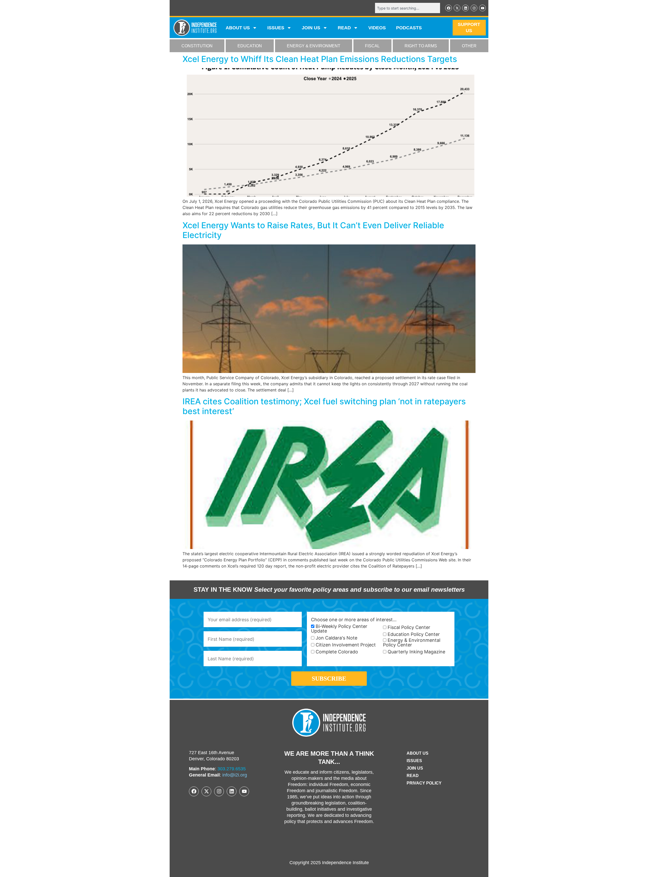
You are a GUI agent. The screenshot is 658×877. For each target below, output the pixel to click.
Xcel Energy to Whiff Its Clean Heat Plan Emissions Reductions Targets (319, 59)
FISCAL (372, 46)
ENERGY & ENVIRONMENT (313, 46)
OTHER (469, 46)
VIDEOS (377, 27)
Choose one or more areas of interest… (354, 619)
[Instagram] (474, 8)
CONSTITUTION (197, 46)
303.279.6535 (231, 768)
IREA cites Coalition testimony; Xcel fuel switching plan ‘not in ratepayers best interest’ (324, 406)
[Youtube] (482, 8)
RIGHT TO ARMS (421, 46)
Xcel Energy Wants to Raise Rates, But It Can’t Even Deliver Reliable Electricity (313, 230)
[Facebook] (448, 8)
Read (413, 775)
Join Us (415, 768)
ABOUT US (238, 27)
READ (344, 27)
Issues (275, 27)
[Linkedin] (465, 8)
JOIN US (311, 27)
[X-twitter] (457, 8)
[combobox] (407, 8)
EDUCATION (249, 46)
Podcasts (409, 27)
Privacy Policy (424, 783)
